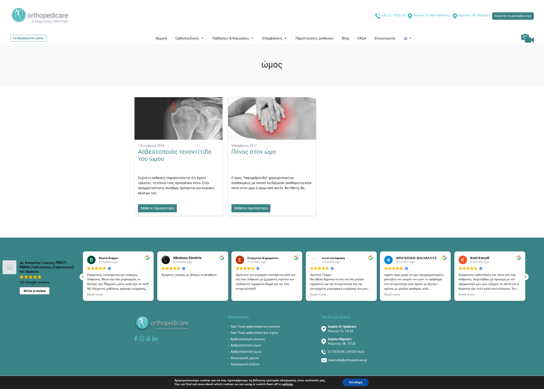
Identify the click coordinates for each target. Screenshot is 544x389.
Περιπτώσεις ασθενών (314, 38)
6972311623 (355, 352)
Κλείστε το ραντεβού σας (513, 16)
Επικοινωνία (385, 38)
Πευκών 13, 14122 (342, 329)
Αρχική (161, 38)
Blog (345, 38)
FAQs (362, 38)
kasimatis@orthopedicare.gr (348, 360)
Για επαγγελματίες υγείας (28, 38)
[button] (525, 277)
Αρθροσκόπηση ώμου (246, 345)
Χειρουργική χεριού (245, 358)
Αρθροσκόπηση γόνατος (248, 339)
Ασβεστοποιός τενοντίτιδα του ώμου (174, 155)
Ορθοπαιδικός (187, 38)
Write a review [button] (35, 291)
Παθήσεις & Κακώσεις (230, 38)
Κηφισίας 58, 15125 (342, 341)
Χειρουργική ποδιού (245, 364)
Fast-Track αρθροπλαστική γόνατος (255, 326)
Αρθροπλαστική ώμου (246, 352)
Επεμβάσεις (272, 38)
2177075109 (335, 352)
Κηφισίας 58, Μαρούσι (474, 15)
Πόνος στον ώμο (253, 151)
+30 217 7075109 (393, 15)
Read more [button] (95, 295)
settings (287, 384)
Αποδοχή (355, 382)
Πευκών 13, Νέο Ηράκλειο (431, 15)
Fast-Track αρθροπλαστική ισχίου (254, 333)
